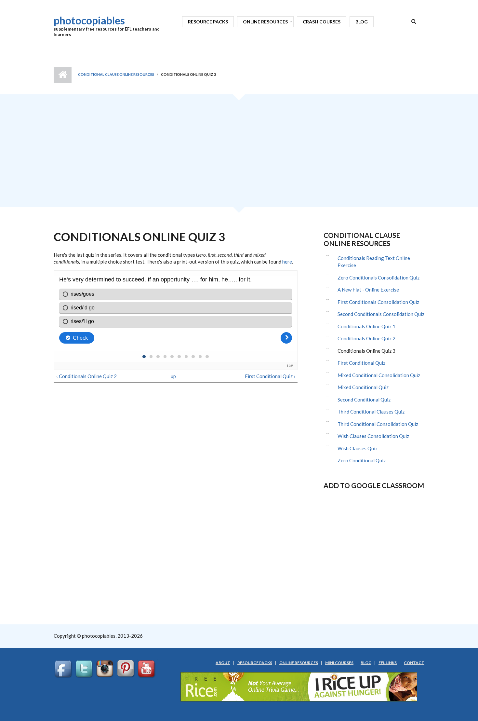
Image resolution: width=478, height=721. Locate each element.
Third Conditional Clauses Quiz (371, 412)
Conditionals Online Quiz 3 (366, 351)
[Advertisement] (239, 152)
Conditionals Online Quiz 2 (366, 338)
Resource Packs (208, 21)
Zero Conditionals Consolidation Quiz (378, 277)
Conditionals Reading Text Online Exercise (374, 261)
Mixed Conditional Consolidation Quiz (379, 375)
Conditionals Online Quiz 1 (366, 326)
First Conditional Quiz (361, 363)
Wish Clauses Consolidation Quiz (373, 436)
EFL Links (387, 663)
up (173, 376)
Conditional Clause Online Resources (116, 74)
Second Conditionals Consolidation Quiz (381, 314)
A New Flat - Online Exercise (368, 289)
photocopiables (89, 20)
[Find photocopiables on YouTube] (147, 669)
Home (63, 75)
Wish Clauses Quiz (358, 448)
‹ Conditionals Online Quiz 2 (86, 376)
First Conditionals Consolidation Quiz (378, 302)
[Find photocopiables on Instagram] (105, 669)
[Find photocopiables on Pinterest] (126, 669)
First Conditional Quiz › (270, 376)
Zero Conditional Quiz (362, 460)
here (287, 262)
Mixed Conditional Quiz (363, 387)
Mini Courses (339, 663)
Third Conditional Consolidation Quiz (378, 424)
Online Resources (265, 21)
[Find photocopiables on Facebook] (64, 669)
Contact (414, 663)
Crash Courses (321, 21)
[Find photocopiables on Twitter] (84, 669)
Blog (361, 21)
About (223, 663)
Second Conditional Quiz (364, 399)
